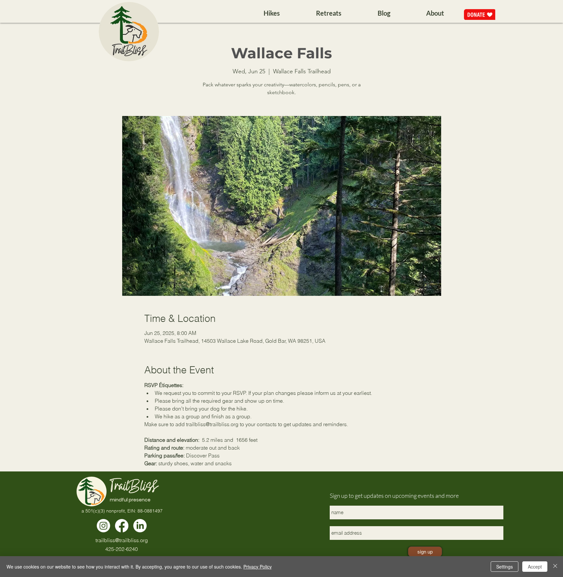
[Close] (555, 566)
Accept (535, 566)
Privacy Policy (257, 566)
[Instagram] (103, 525)
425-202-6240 (121, 549)
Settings (504, 566)
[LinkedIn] (140, 525)
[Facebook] (121, 525)
